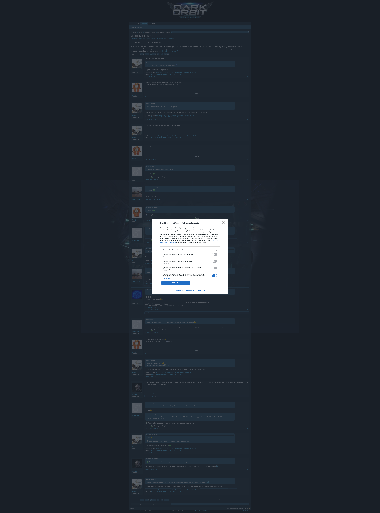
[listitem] (190, 250)
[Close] (224, 223)
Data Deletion (179, 290)
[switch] (214, 254)
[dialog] (190, 256)
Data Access (190, 290)
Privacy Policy (201, 290)
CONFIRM (175, 283)
